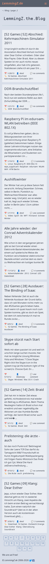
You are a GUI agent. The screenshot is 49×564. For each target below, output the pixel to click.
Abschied (22, 76)
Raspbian (24, 166)
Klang (19, 526)
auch (19, 473)
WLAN (41, 166)
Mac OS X (28, 379)
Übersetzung (28, 526)
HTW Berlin (14, 169)
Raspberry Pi (20, 164)
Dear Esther (9, 526)
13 (37, 543)
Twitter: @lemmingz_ (30, 560)
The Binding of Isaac (27, 326)
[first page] (6, 538)
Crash (36, 379)
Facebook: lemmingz (33, 560)
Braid (20, 426)
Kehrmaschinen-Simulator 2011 (18, 78)
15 (19, 548)
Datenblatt (9, 276)
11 (27, 543)
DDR (10, 109)
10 (22, 543)
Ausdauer (8, 329)
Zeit (25, 426)
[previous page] (11, 538)
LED (39, 273)
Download (12, 524)
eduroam (33, 166)
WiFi (6, 169)
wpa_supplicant (11, 166)
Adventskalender (15, 273)
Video (10, 215)
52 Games (12, 76)
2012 (26, 273)
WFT (26, 215)
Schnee (41, 215)
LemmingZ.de (12, 3)
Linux (10, 164)
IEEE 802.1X (32, 164)
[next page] (24, 549)
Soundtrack (9, 529)
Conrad (33, 273)
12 (32, 543)
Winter (7, 218)
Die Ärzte (12, 473)
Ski (21, 215)
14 (42, 543)
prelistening (28, 473)
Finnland (33, 215)
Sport (16, 215)
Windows (18, 379)
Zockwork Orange (36, 524)
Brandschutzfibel (21, 109)
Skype (10, 379)
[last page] (29, 549)
